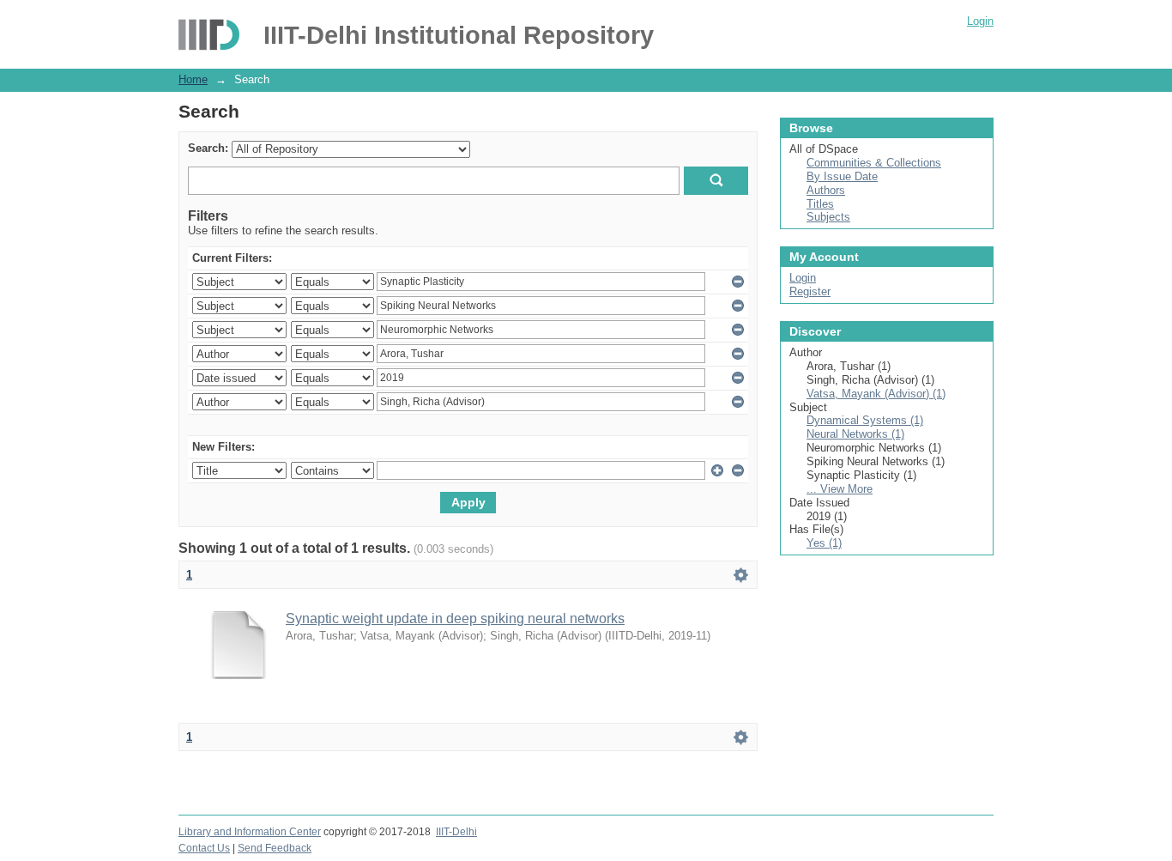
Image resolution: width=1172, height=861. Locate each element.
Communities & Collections (874, 162)
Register (810, 291)
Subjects (828, 216)
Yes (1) (824, 543)
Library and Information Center (249, 832)
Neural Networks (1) (855, 433)
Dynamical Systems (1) (865, 420)
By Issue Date (842, 176)
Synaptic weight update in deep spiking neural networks (455, 618)
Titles (820, 203)
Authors (826, 190)
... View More (840, 488)
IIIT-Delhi (456, 832)
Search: (208, 148)
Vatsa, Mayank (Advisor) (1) (876, 393)
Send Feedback (274, 848)
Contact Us (204, 848)
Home (193, 79)
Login (980, 21)
